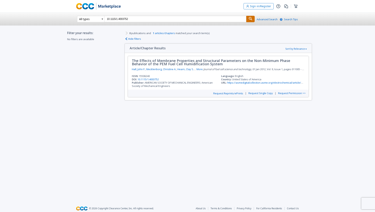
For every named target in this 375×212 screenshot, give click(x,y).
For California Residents (269, 208)
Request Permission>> (292, 93)
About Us (201, 208)
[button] (278, 6)
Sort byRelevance (295, 48)
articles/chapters (164, 33)
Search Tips (291, 19)
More (199, 69)
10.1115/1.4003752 (148, 79)
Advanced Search (267, 19)
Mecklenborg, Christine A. (161, 69)
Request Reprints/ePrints (228, 93)
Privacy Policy (244, 208)
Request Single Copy (260, 93)
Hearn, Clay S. (185, 69)
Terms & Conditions (221, 208)
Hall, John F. (138, 69)
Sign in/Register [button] (260, 6)
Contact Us (293, 208)
